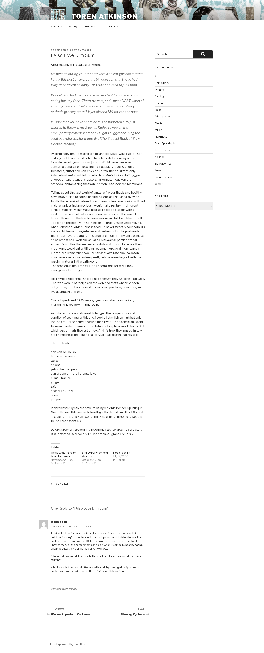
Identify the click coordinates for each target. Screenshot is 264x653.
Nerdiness (161, 136)
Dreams (160, 89)
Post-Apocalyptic (165, 143)
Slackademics (163, 163)
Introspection (163, 116)
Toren (87, 50)
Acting (73, 26)
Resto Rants (162, 150)
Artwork (110, 26)
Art (157, 76)
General (62, 484)
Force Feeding (121, 452)
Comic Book (162, 82)
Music (158, 129)
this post (76, 64)
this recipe (70, 304)
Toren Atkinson (104, 16)
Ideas (158, 109)
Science (160, 156)
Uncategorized (163, 177)
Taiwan (159, 170)
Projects (89, 26)
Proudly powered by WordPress (68, 644)
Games (55, 26)
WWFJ (159, 183)
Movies (159, 123)
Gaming (159, 96)
